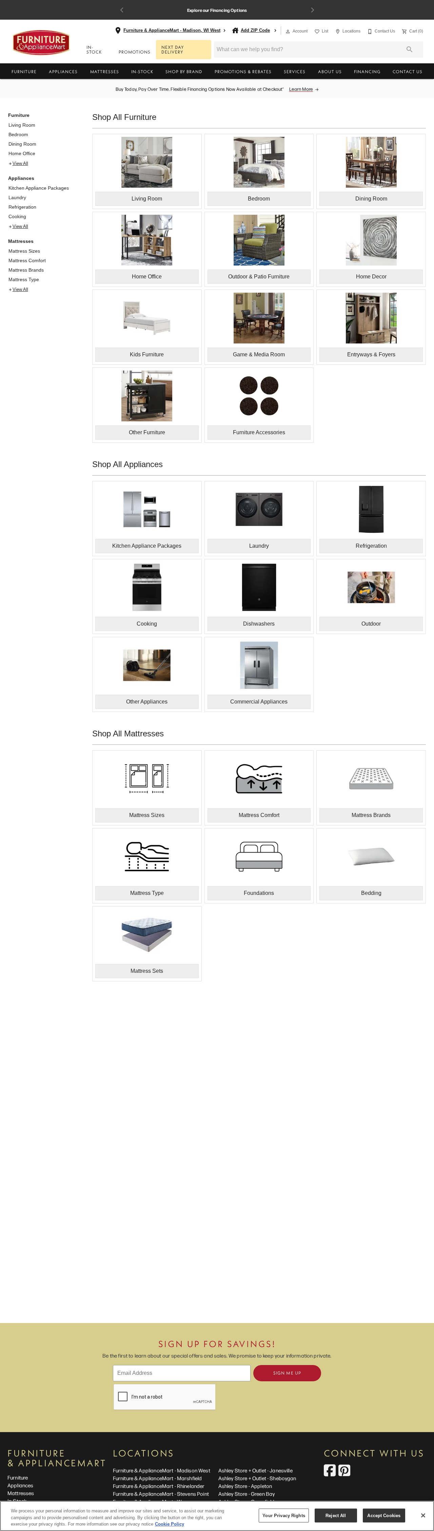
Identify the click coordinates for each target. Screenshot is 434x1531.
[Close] (423, 1515)
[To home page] (41, 42)
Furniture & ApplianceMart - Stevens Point (161, 1493)
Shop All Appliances (127, 464)
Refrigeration (22, 207)
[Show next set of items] (312, 10)
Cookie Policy (169, 1524)
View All (20, 163)
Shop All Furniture (124, 117)
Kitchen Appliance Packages (38, 188)
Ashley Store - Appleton (245, 1486)
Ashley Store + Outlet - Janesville (255, 1470)
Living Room (21, 125)
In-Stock (94, 49)
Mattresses (104, 71)
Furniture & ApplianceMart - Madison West (161, 1470)
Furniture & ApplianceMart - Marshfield (157, 1478)
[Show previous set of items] (122, 10)
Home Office (21, 153)
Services (294, 71)
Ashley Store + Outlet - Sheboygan (257, 1478)
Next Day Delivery (172, 49)
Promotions (135, 52)
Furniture (24, 71)
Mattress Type (23, 279)
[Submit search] (409, 49)
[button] (288, 31)
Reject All (336, 1515)
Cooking (17, 216)
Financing (367, 71)
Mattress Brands (26, 270)
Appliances (63, 71)
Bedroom (18, 134)
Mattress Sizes (24, 251)
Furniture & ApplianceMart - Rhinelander (159, 1486)
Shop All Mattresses (128, 733)
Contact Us (407, 71)
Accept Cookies (383, 1515)
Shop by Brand (183, 71)
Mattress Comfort (27, 260)
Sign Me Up (287, 1373)
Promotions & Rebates (243, 71)
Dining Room (22, 144)
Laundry (17, 197)
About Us (330, 71)
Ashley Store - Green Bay (246, 1493)
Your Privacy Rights (283, 1515)
